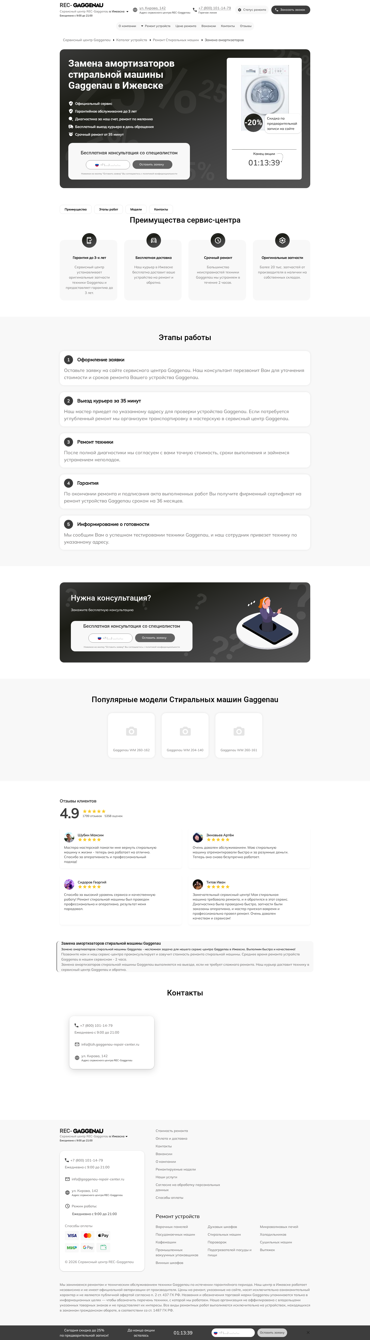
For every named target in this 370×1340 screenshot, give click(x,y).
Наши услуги (166, 1177)
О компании (127, 26)
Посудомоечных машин (175, 1234)
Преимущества (76, 209)
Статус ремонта (254, 10)
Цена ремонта (186, 26)
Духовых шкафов (222, 1227)
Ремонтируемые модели (176, 1169)
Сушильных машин (276, 1242)
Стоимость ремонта (172, 1131)
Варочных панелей (172, 1227)
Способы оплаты (169, 1197)
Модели (136, 209)
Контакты (228, 26)
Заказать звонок (292, 10)
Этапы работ (108, 209)
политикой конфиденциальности (160, 173)
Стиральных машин (224, 1234)
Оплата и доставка (171, 1138)
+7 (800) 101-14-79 (214, 8)
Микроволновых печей (279, 1227)
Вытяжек (267, 1250)
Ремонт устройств (157, 26)
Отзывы (246, 26)
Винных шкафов (169, 1263)
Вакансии (208, 26)
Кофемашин (166, 1242)
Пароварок (217, 1242)
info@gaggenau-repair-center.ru (98, 1179)
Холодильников (273, 1234)
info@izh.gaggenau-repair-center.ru (110, 1044)
